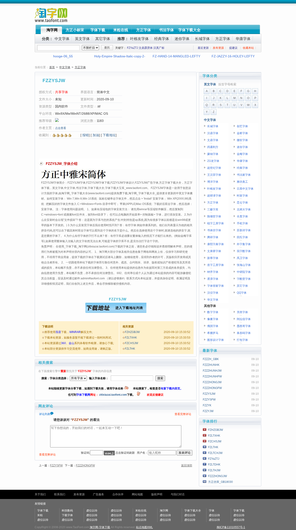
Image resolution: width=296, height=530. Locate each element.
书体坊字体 (214, 230)
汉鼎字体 (212, 133)
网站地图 (137, 494)
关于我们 (40, 494)
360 (63, 343)
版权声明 (156, 494)
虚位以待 (42, 519)
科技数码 (67, 510)
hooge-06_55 (63, 56)
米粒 (40, 515)
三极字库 (212, 209)
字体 (211, 510)
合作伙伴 (117, 494)
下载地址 (109, 135)
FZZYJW (208, 411)
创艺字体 (242, 126)
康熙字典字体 (215, 244)
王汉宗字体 (214, 174)
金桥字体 (242, 133)
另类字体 (242, 312)
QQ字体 (242, 292)
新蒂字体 (212, 258)
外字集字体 (244, 244)
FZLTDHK (214, 464)
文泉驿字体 (214, 251)
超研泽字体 (214, 195)
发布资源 (218, 47)
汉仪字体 (212, 292)
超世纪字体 (214, 167)
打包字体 (242, 340)
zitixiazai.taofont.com (113, 394)
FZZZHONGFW (85, 465)
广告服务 (98, 494)
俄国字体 (212, 326)
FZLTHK (130, 348)
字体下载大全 (189, 30)
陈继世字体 (214, 216)
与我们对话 (178, 494)
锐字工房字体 (215, 223)
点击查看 (60, 128)
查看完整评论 (183, 414)
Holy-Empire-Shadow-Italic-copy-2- (119, 56)
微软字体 (242, 140)
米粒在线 (120, 30)
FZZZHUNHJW (212, 370)
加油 (95, 135)
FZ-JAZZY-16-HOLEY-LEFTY (233, 56)
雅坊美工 (242, 181)
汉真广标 (158, 47)
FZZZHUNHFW (212, 376)
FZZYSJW (209, 393)
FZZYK (207, 405)
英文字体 (82, 39)
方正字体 (143, 30)
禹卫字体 (242, 258)
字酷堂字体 (244, 278)
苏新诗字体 (244, 230)
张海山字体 (244, 265)
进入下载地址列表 (129, 308)
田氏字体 (242, 237)
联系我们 (59, 494)
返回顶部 (186, 465)
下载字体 (67, 515)
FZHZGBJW (132, 332)
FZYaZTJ (132, 47)
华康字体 (243, 39)
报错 (85, 135)
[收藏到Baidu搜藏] (58, 135)
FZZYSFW (56, 465)
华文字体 (212, 299)
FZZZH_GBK (211, 359)
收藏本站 (248, 47)
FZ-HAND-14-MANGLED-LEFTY (176, 56)
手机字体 (242, 223)
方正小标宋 (75, 30)
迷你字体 (182, 39)
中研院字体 (244, 272)
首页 (52, 67)
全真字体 (242, 216)
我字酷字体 (244, 251)
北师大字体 (244, 209)
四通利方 (212, 147)
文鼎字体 (212, 140)
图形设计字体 (215, 340)
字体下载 (97, 30)
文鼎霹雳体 (146, 47)
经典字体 (161, 39)
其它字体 (102, 39)
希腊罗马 (212, 333)
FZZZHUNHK (211, 365)
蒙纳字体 (212, 154)
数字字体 (212, 312)
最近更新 (203, 47)
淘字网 (52, 30)
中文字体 (62, 39)
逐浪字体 (212, 278)
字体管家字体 (215, 285)
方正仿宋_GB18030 (220, 482)
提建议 (233, 47)
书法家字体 (244, 174)
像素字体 (212, 319)
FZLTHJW (214, 470)
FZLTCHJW (215, 453)
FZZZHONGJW (212, 382)
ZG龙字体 (213, 161)
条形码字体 (244, 333)
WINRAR (75, 332)
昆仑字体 (242, 202)
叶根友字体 (139, 39)
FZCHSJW (131, 343)
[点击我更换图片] (109, 453)
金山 (71, 343)
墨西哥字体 (244, 326)
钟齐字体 (212, 272)
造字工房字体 (215, 265)
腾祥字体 (212, 237)
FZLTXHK (131, 337)
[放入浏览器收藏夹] (54, 135)
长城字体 (202, 39)
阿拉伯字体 (244, 319)
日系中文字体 (245, 188)
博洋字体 (212, 181)
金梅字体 (242, 154)
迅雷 (58, 332)
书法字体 (166, 30)
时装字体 (242, 195)
